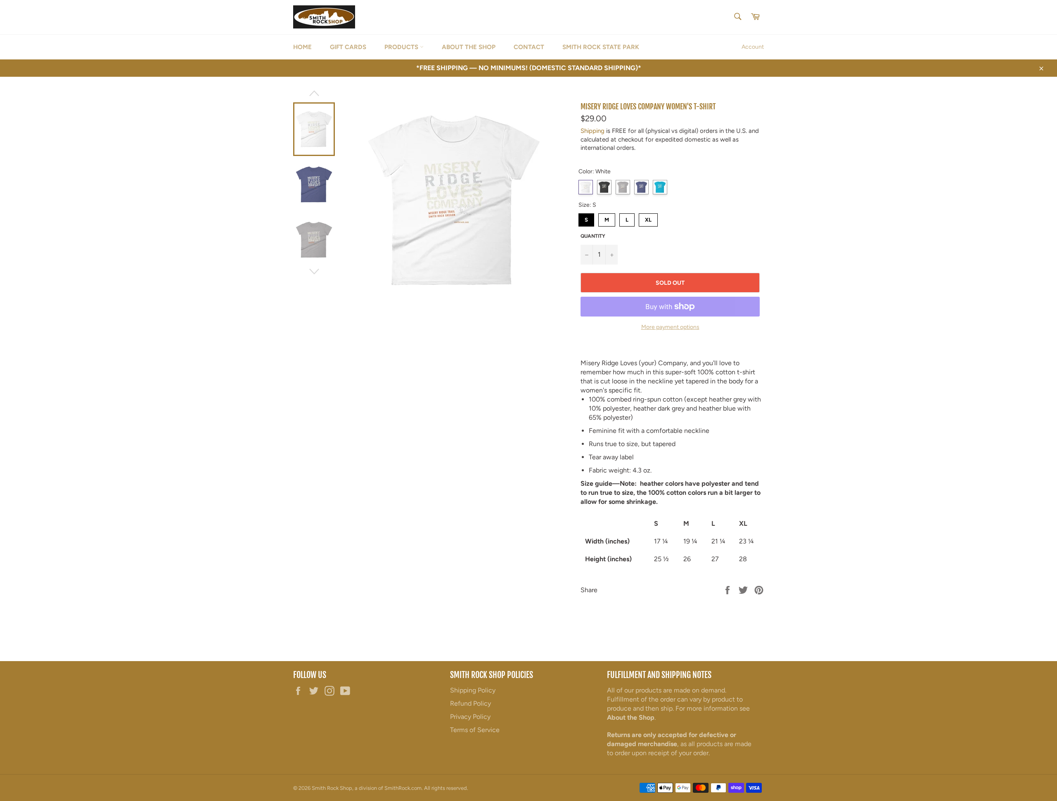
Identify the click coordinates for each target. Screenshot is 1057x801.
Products (402, 47)
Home (302, 47)
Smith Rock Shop (332, 788)
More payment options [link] (670, 327)
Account (753, 46)
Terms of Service (475, 730)
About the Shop (468, 47)
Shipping (592, 131)
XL (648, 218)
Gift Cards (348, 47)
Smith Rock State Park (600, 47)
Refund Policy (470, 703)
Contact (529, 47)
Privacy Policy (470, 717)
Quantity (593, 236)
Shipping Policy (472, 690)
